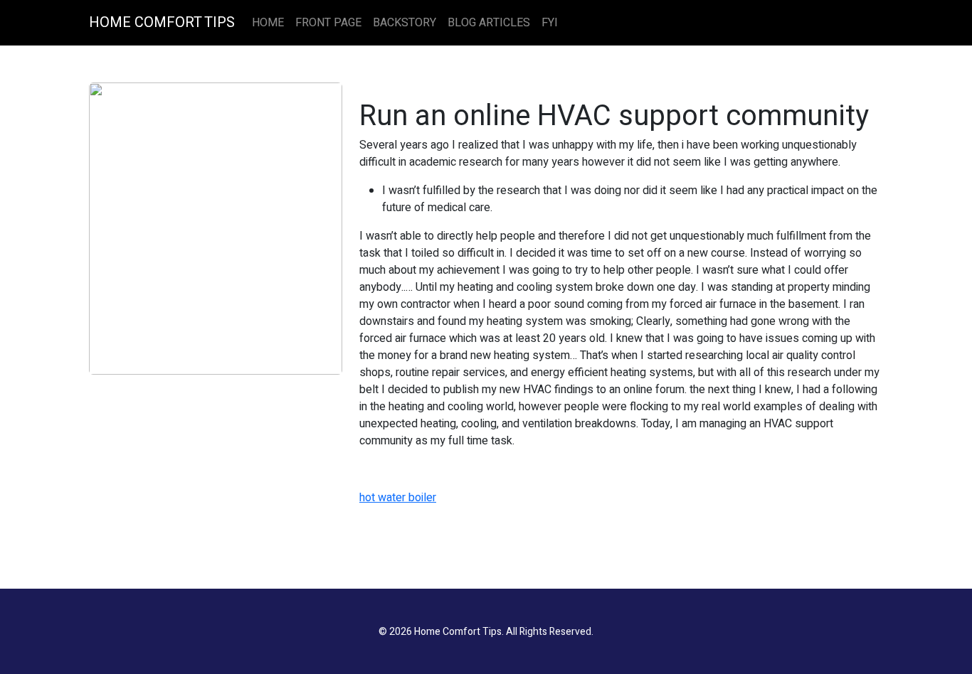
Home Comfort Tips (162, 22)
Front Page (328, 22)
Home (268, 22)
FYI (550, 22)
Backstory (404, 22)
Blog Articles (489, 22)
